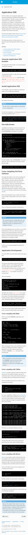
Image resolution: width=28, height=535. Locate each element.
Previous (6, 516)
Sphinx (8, 531)
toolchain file (23, 395)
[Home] (2, 7)
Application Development (9, 55)
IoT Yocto (15, 2)
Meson (3, 457)
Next (23, 516)
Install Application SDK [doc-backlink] (11, 86)
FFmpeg (4, 190)
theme (15, 531)
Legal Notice (15, 521)
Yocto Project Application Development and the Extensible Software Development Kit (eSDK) (14, 35)
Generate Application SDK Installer (11, 49)
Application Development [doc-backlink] (12, 250)
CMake (3, 372)
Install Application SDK (8, 50)
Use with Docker (7, 52)
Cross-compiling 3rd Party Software (12, 54)
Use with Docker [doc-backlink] (8, 124)
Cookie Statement (6, 521)
